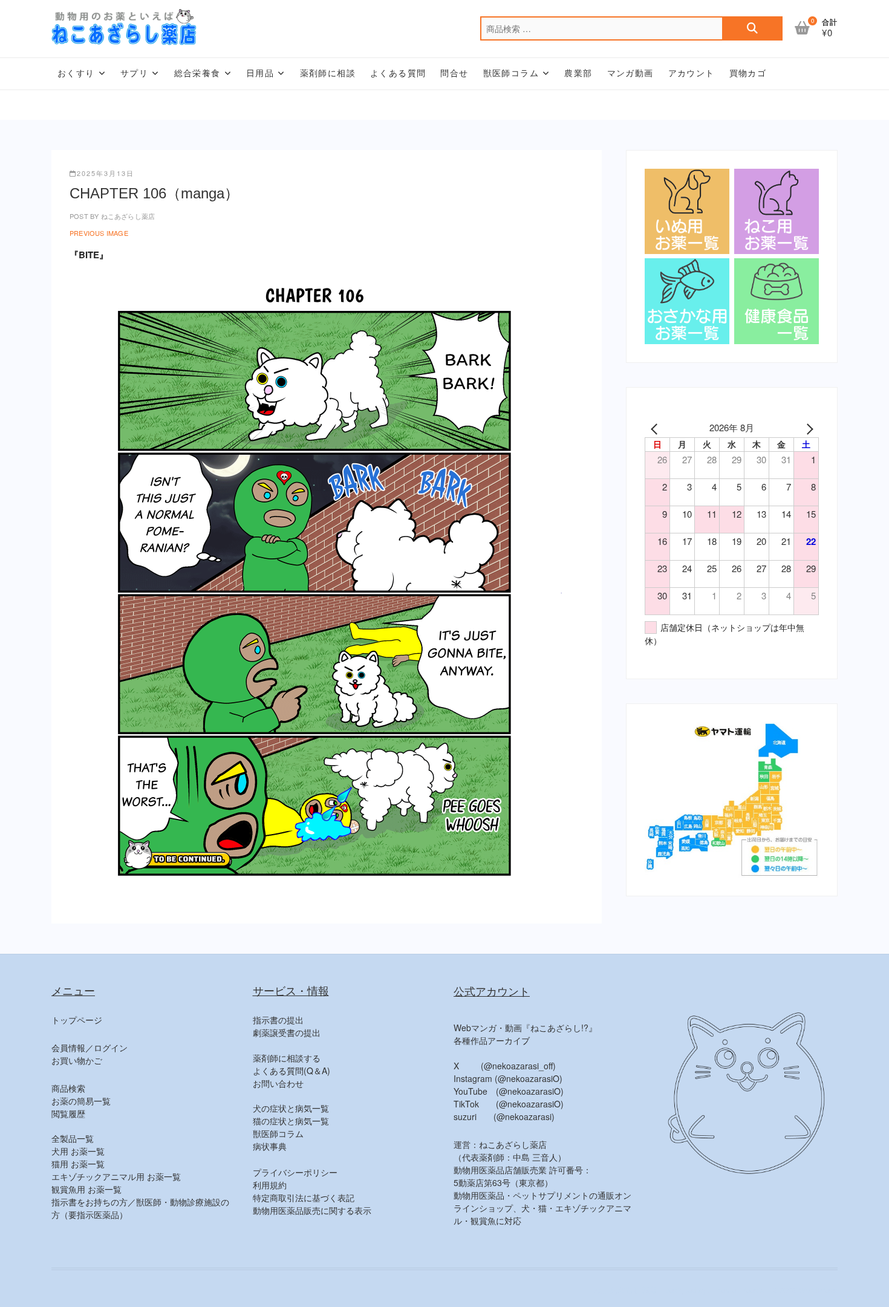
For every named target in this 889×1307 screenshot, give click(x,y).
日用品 (260, 73)
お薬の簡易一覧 (81, 1101)
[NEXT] (807, 427)
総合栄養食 (197, 73)
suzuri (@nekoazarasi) (504, 1116)
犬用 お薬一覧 (78, 1151)
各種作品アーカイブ (492, 1040)
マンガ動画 (630, 73)
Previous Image (99, 233)
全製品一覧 (72, 1138)
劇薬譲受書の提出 (287, 1032)
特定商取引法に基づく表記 (303, 1197)
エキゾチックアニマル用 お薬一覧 (116, 1176)
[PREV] (656, 427)
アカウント (691, 73)
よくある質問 (398, 73)
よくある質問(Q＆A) (291, 1070)
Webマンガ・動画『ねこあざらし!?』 (525, 1028)
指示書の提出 (278, 1020)
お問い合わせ (278, 1083)
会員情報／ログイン (89, 1047)
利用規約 (270, 1185)
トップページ (76, 1020)
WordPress (818, 1290)
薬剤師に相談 (328, 73)
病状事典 (270, 1146)
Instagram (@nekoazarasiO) (508, 1078)
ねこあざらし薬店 (127, 216)
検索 (752, 28)
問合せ (454, 73)
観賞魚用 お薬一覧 (86, 1189)
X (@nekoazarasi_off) (505, 1066)
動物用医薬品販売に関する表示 (312, 1210)
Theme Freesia (738, 1290)
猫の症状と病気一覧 (291, 1121)
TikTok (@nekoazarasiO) (509, 1104)
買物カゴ (748, 73)
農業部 (578, 73)
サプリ (134, 73)
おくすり (76, 73)
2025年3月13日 (105, 173)
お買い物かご (76, 1060)
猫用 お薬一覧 (78, 1164)
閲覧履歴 (68, 1113)
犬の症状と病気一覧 (291, 1108)
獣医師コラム (511, 73)
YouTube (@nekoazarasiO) (509, 1091)
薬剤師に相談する (287, 1058)
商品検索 (68, 1088)
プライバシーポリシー (295, 1172)
